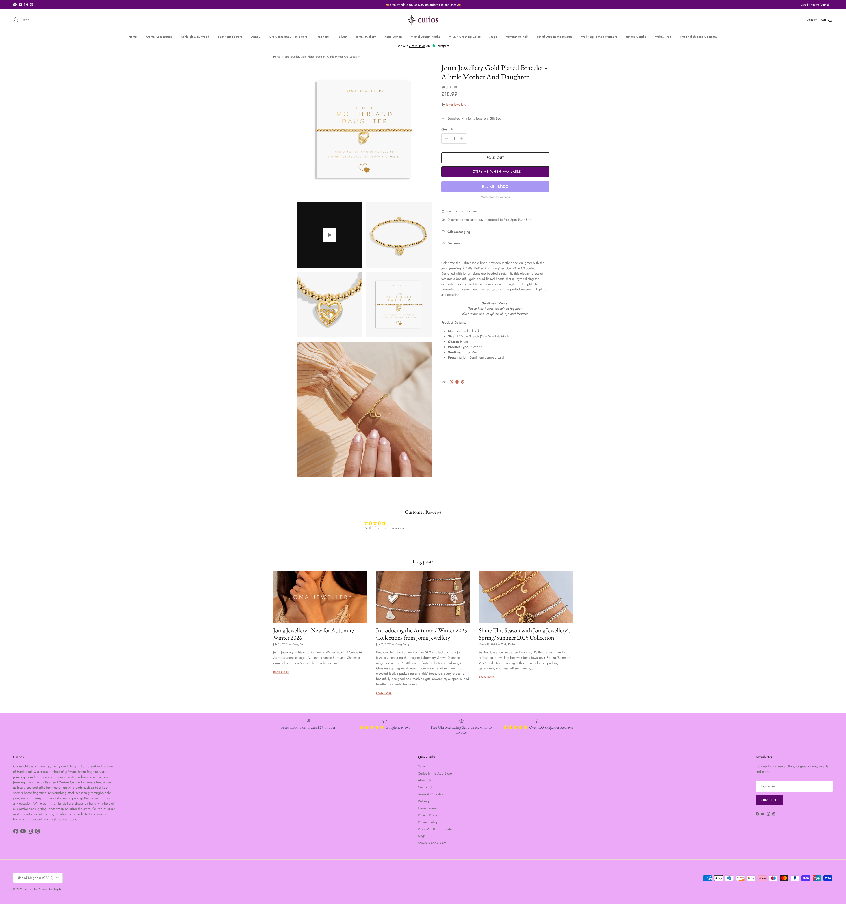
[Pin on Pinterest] (462, 382)
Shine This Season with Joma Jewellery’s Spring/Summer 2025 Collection (525, 633)
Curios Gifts (30, 889)
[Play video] (329, 235)
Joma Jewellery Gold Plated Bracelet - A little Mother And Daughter (322, 57)
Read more (281, 672)
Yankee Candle (636, 36)
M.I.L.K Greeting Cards (465, 36)
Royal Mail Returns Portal (435, 829)
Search (422, 766)
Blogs (421, 835)
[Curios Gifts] (423, 20)
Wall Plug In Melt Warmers (599, 36)
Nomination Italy (517, 36)
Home (133, 36)
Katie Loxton (393, 36)
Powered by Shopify (49, 889)
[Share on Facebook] (457, 382)
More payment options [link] (495, 197)
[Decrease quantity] (445, 138)
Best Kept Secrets (230, 36)
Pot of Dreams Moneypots (554, 36)
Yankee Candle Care (432, 842)
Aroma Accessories (159, 36)
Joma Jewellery (366, 36)
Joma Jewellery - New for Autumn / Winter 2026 (314, 633)
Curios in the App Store (435, 773)
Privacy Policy (427, 815)
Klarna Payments (429, 808)
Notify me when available (495, 171)
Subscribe (769, 800)
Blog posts (423, 561)
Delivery (423, 801)
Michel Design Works (425, 36)
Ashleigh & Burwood (195, 36)
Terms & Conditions (432, 794)
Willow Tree (663, 36)
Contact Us (425, 787)
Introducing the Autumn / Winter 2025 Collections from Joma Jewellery (421, 633)
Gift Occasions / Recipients (288, 36)
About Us (424, 780)
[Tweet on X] (451, 382)
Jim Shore (322, 36)
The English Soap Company (698, 36)
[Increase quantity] (463, 138)
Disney (255, 36)
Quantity (447, 129)
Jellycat (342, 36)
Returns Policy (428, 822)
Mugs (493, 36)
